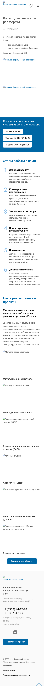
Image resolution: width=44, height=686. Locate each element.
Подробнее (22, 365)
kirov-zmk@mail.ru (11, 624)
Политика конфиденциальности (16, 675)
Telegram (10, 632)
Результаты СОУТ (10, 670)
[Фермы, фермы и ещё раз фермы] (22, 70)
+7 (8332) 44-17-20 (15, 609)
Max (5, 632)
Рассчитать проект (16, 642)
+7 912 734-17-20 (31, 6)
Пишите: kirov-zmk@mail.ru (17, 145)
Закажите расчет (13, 131)
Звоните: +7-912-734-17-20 (18, 138)
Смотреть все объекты (22, 561)
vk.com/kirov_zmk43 (15, 632)
